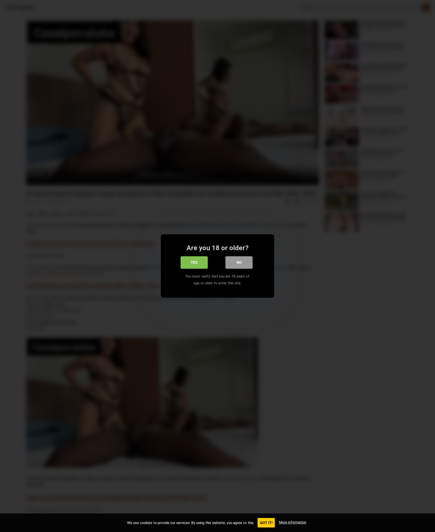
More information (292, 522)
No (239, 262)
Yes (194, 262)
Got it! (266, 523)
